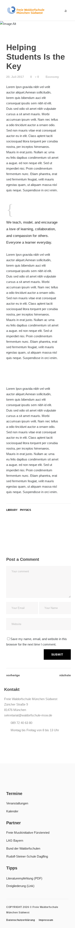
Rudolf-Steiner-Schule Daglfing (27, 856)
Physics (25, 510)
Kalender (12, 811)
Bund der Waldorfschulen (23, 848)
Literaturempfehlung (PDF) (24, 878)
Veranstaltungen (17, 803)
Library (12, 510)
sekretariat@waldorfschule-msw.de (28, 715)
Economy (52, 76)
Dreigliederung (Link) (20, 886)
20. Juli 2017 (15, 76)
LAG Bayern (14, 840)
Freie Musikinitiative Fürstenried (27, 832)
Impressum (46, 920)
